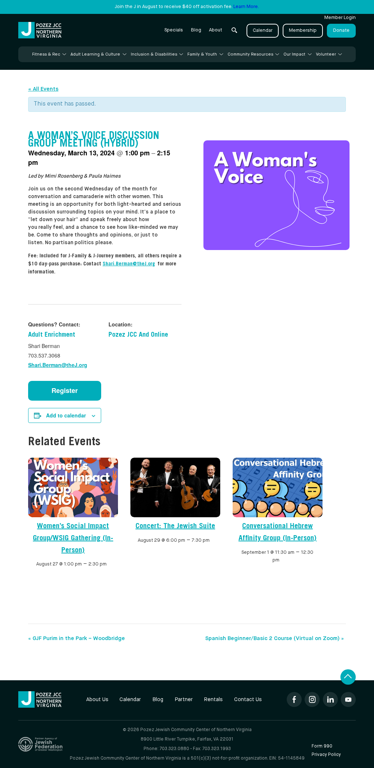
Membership (303, 30)
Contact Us (248, 699)
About (215, 30)
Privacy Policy (326, 754)
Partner (184, 699)
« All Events (43, 89)
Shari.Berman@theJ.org (57, 364)
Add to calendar (66, 415)
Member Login (340, 17)
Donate (341, 30)
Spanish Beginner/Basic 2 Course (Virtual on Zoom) (274, 638)
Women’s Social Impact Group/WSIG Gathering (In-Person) (73, 539)
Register (64, 390)
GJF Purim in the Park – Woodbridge (76, 638)
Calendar (262, 30)
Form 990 (322, 746)
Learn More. (246, 6)
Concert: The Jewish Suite (175, 526)
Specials (173, 30)
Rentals (213, 699)
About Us (97, 699)
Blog (196, 30)
